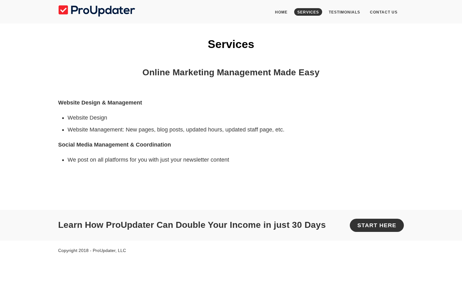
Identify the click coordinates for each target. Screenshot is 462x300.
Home (281, 12)
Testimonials (344, 12)
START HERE (376, 225)
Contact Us (384, 12)
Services (308, 12)
